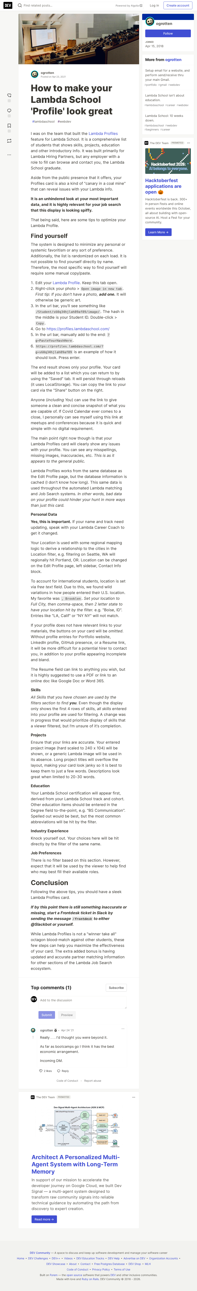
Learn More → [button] (158, 232)
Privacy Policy (101, 1269)
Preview (67, 1015)
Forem (54, 1275)
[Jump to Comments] (9, 112)
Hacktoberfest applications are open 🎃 (163, 186)
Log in (154, 5)
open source (74, 1275)
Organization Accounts (163, 1258)
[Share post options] (9, 155)
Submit (47, 1015)
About (73, 1263)
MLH (148, 1263)
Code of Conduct (67, 1080)
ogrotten (47, 73)
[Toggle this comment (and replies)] (33, 1037)
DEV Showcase (55, 1263)
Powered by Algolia (127, 5)
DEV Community (40, 1252)
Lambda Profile (66, 282)
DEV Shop (135, 1263)
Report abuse (92, 1080)
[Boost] (9, 141)
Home (20, 1258)
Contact (85, 1263)
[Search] (20, 5)
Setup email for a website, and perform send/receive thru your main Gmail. (167, 77)
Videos (68, 1258)
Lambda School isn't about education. (166, 100)
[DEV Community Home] (8, 5)
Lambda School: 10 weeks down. (163, 122)
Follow (168, 33)
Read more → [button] (44, 1219)
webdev (64, 121)
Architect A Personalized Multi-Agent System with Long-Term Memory (76, 1164)
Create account (178, 5)
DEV (113, 1275)
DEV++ (56, 1258)
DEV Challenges (38, 1258)
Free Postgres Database (109, 1263)
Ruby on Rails (90, 1279)
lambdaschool (43, 121)
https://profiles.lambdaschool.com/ (78, 329)
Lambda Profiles (103, 133)
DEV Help (114, 1258)
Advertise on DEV (134, 1258)
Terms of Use (122, 1269)
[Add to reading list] (9, 128)
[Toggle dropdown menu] (123, 1029)
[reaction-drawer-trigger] (9, 97)
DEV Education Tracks (90, 1258)
